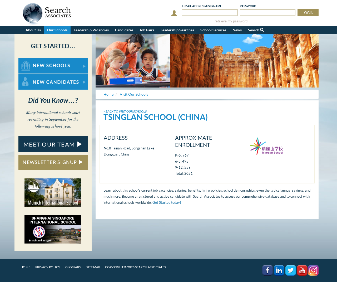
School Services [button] (213, 30)
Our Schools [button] (57, 30)
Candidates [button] (124, 30)
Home (25, 267)
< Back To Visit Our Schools (125, 111)
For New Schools (32, 60)
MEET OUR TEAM (50, 144)
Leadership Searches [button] (177, 30)
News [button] (237, 30)
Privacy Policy (47, 267)
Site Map (93, 267)
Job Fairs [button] (147, 30)
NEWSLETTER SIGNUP (50, 162)
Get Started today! (166, 202)
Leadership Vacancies (91, 30)
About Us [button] (33, 30)
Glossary (73, 267)
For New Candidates (35, 76)
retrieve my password (231, 21)
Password (248, 6)
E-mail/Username (202, 6)
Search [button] (254, 30)
